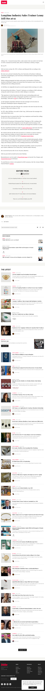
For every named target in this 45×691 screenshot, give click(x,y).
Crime (13, 366)
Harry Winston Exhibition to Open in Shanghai (22, 354)
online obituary (5, 70)
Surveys (13, 272)
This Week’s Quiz (5, 341)
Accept (32, 687)
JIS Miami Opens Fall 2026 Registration (21, 461)
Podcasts (14, 526)
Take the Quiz (4, 345)
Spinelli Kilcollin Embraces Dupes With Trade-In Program (25, 581)
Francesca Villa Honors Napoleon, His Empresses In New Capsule (27, 474)
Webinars (28, 667)
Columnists (14, 633)
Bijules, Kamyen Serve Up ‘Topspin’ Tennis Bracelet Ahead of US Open (27, 514)
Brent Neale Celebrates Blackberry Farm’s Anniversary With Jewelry (27, 421)
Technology (14, 540)
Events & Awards (15, 352)
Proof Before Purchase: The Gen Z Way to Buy (22, 188)
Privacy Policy (39, 684)
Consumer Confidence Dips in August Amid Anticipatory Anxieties (27, 301)
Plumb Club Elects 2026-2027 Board (10, 240)
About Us (39, 667)
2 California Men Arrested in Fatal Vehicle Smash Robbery (25, 621)
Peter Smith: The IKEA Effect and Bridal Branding (23, 635)
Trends (13, 326)
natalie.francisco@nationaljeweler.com (10, 25)
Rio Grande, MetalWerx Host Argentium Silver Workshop (25, 448)
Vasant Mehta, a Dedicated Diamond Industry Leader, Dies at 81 (26, 608)
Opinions (17, 672)
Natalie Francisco (6, 24)
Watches (14, 499)
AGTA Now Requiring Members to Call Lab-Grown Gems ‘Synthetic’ (22, 178)
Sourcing (14, 286)
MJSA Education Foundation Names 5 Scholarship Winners (25, 568)
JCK (15, 98)
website (12, 163)
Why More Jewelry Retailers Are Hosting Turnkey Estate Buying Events (26, 381)
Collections (14, 513)
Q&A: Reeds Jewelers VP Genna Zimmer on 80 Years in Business (22, 193)
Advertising (40, 671)
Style (17, 671)
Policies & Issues (15, 580)
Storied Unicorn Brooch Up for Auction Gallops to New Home (26, 555)
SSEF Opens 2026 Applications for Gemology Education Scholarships (27, 408)
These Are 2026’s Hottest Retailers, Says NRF (22, 199)
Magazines (29, 670)
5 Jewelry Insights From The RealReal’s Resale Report (24, 274)
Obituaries (6, 221)
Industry (17, 667)
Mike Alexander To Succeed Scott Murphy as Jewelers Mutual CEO (17, 257)
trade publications (27, 128)
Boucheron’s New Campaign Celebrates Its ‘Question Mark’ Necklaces (28, 327)
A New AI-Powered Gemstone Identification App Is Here (24, 541)
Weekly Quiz (29, 668)
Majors (2, 12)
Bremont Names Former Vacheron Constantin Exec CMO (25, 501)
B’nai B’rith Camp (22, 157)
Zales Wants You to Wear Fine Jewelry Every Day (23, 595)
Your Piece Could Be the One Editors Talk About (23, 314)
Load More (22, 649)
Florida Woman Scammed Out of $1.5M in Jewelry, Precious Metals (23, 183)
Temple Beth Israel (6, 159)
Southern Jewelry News (27, 136)
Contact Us (40, 668)
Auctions (14, 553)
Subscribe (39, 670)
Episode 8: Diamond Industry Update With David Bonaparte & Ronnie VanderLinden (17, 248)
